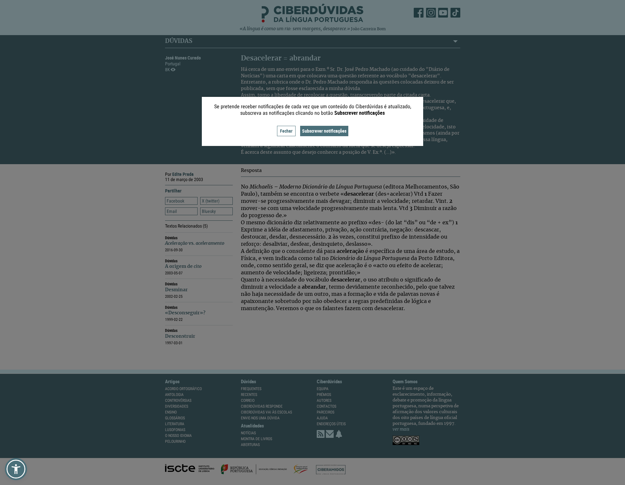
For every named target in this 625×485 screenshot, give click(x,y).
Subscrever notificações (324, 131)
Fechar (286, 131)
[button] (16, 469)
